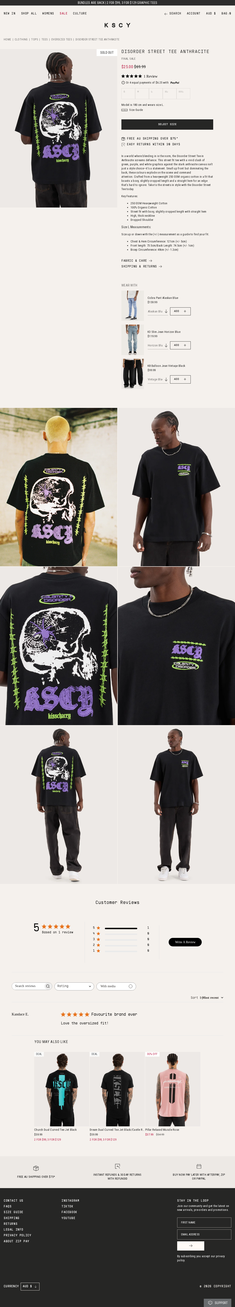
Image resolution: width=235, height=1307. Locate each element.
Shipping (12, 1218)
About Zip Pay (16, 1241)
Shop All (29, 13)
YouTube (68, 1218)
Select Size (167, 124)
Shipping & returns (139, 266)
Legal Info (13, 1229)
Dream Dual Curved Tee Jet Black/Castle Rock (117, 1129)
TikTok (67, 1206)
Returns (10, 1224)
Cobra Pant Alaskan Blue (163, 297)
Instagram (70, 1201)
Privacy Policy (17, 1235)
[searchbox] (28, 986)
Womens (48, 13)
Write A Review (185, 942)
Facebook (69, 1212)
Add (176, 311)
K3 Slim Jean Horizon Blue (164, 331)
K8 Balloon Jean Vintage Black (166, 365)
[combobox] (74, 986)
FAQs (7, 1206)
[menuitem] (10, 14)
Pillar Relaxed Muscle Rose (162, 1129)
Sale (63, 13)
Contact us (13, 1201)
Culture (80, 13)
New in (10, 13)
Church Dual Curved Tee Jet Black (55, 1129)
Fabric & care (134, 261)
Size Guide (13, 1212)
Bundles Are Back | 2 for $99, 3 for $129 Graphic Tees (117, 3)
